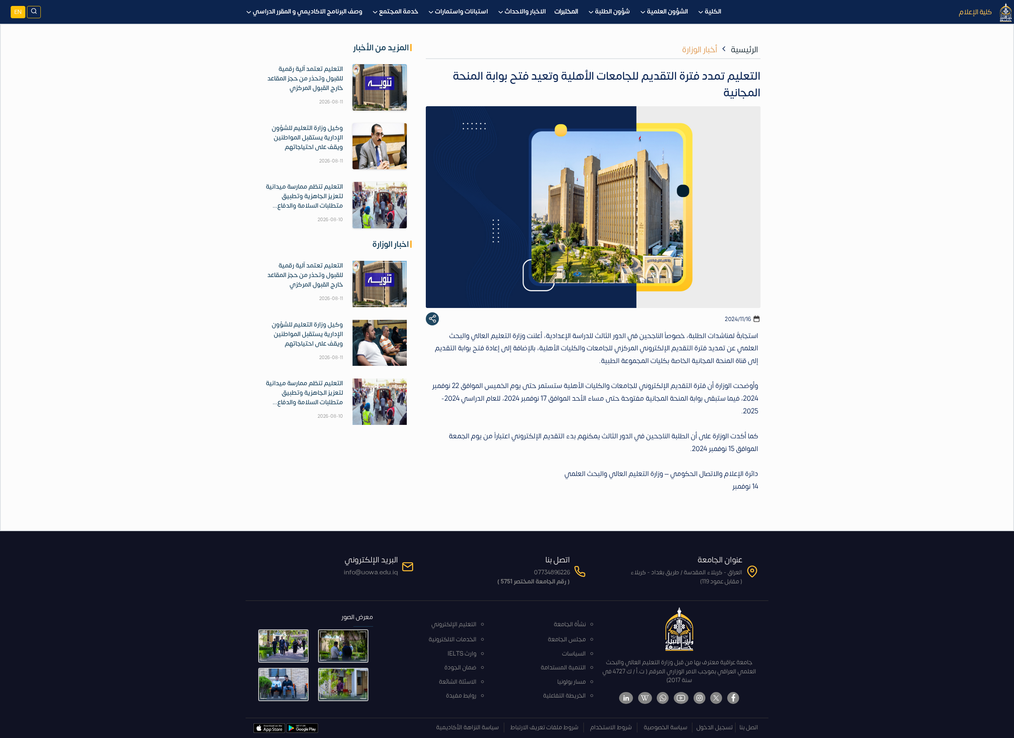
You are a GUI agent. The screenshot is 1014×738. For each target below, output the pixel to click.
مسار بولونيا (571, 682)
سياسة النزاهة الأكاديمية (467, 727)
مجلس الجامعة (567, 639)
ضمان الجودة (460, 668)
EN (18, 12)
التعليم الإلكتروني (454, 624)
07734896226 (552, 572)
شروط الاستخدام (611, 727)
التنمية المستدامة (563, 668)
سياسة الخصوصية (665, 727)
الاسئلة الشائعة (458, 682)
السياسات (574, 654)
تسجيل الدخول (714, 727)
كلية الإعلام (975, 11)
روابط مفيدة (461, 696)
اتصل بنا (749, 727)
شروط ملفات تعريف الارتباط (544, 727)
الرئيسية (744, 49)
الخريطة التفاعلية (564, 696)
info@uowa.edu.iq (371, 572)
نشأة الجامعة (570, 624)
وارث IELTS (462, 654)
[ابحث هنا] (34, 12)
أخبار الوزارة (699, 49)
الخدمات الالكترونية (453, 639)
